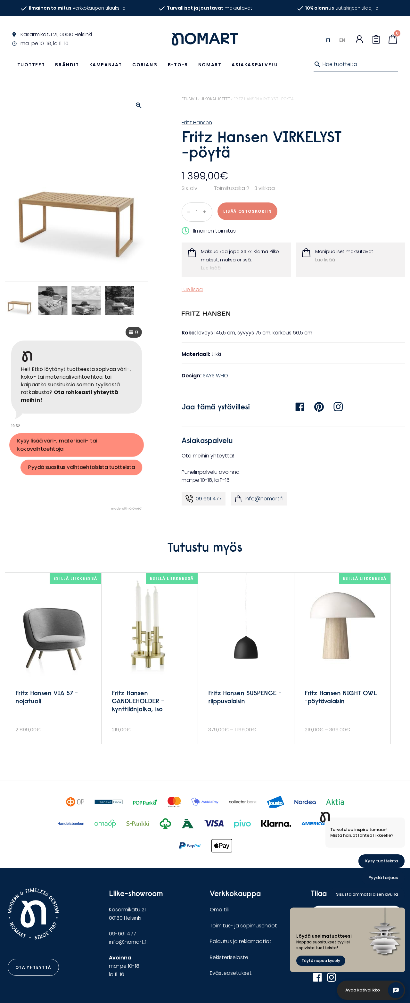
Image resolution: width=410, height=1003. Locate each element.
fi (328, 40)
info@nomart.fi (264, 498)
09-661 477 (122, 933)
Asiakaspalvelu (255, 65)
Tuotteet (31, 65)
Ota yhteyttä (33, 967)
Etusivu (189, 99)
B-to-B (178, 65)
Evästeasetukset (231, 973)
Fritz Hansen (197, 122)
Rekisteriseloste (229, 957)
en (342, 40)
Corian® (145, 65)
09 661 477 (209, 498)
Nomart (210, 65)
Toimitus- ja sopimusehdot (243, 925)
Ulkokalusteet (215, 99)
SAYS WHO (215, 375)
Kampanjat (105, 65)
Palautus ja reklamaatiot (241, 941)
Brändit (67, 65)
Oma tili (219, 909)
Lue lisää (211, 268)
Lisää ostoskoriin (247, 211)
